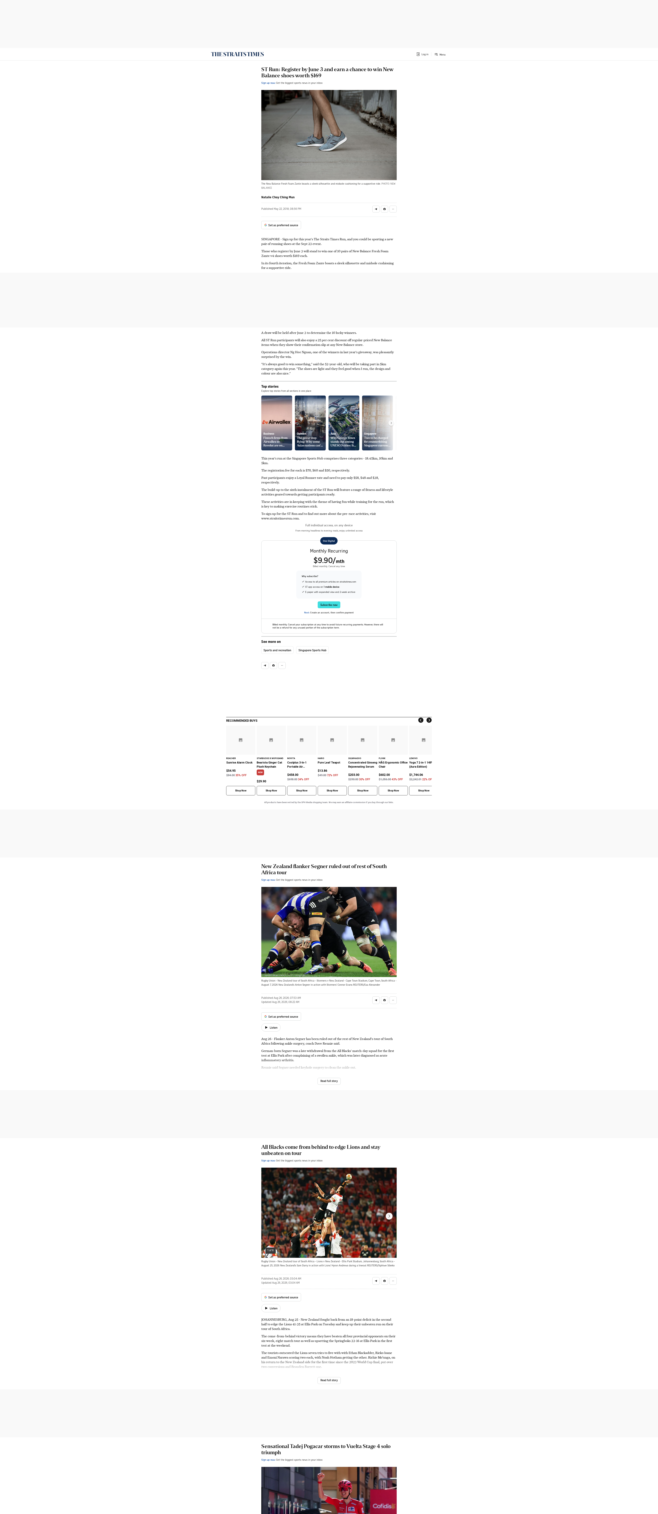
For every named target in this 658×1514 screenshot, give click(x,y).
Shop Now (240, 790)
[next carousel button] (389, 1216)
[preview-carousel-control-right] (391, 423)
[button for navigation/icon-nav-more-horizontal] (393, 209)
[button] (422, 54)
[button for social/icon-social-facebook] (384, 209)
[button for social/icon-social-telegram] (376, 209)
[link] (237, 54)
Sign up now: (268, 82)
